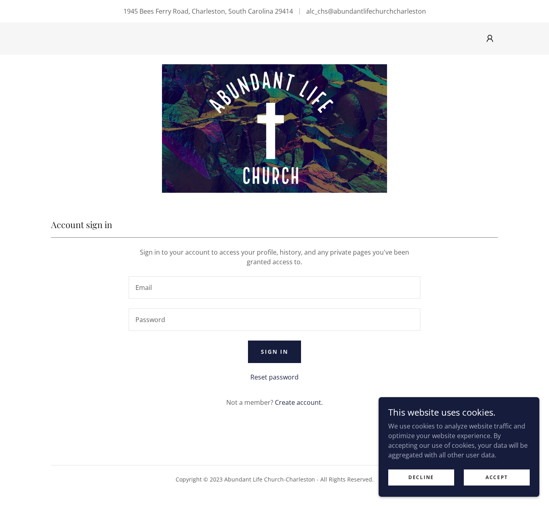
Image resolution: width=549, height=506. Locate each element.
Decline (421, 477)
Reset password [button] (274, 377)
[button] (490, 39)
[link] (274, 127)
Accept (496, 477)
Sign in (274, 351)
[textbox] (274, 287)
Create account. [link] (299, 402)
